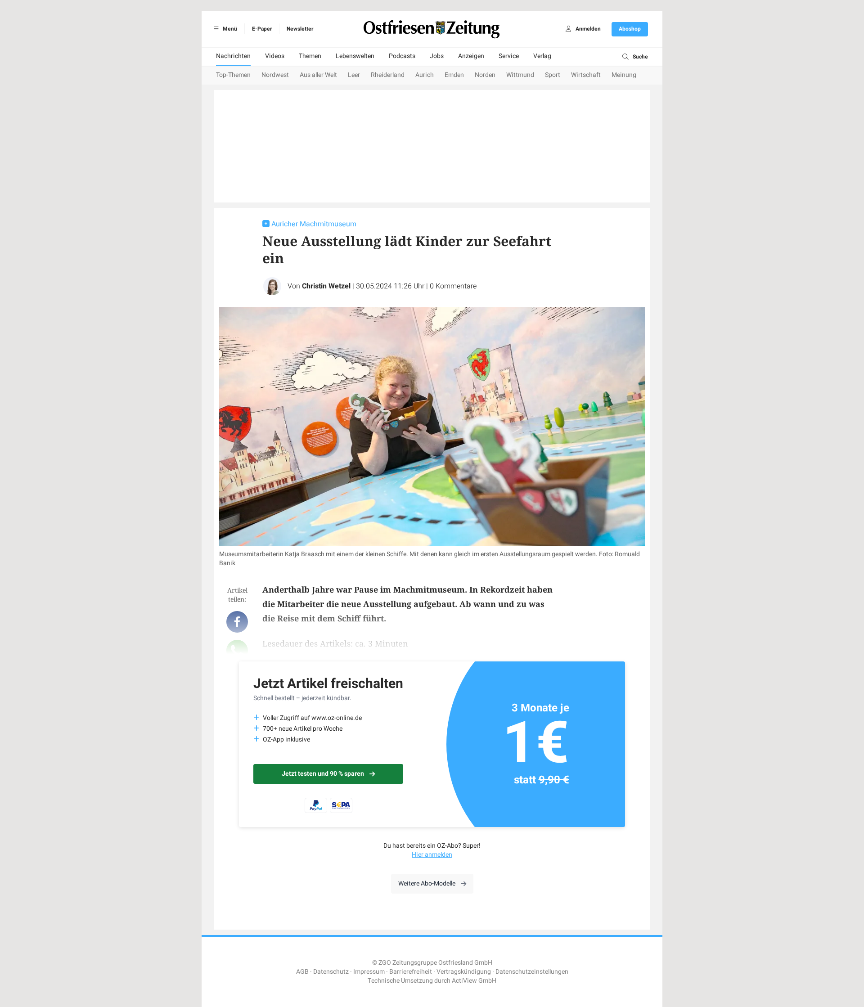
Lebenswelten (355, 56)
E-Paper (262, 28)
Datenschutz (331, 971)
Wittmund (520, 75)
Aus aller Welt (318, 75)
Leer (354, 75)
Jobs (437, 56)
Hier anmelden (432, 854)
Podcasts (402, 56)
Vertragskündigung (463, 971)
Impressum (369, 971)
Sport (552, 75)
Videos (274, 56)
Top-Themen (233, 75)
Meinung (624, 75)
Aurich (424, 75)
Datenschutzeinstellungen (531, 971)
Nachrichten (233, 56)
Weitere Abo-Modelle (426, 883)
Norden (485, 75)
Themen (310, 56)
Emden (454, 75)
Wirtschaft (586, 75)
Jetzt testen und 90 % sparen (323, 773)
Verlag (542, 56)
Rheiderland (388, 75)
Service (509, 56)
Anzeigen (471, 56)
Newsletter (300, 28)
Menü (229, 29)
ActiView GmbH (474, 980)
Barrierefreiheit (410, 971)
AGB (302, 971)
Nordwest (275, 75)
